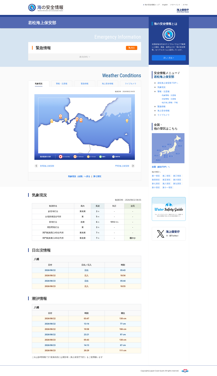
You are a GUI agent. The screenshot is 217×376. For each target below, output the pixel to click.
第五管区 (166, 179)
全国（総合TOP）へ (161, 166)
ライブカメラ (163, 114)
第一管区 (156, 175)
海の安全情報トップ (152, 5)
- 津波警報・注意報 (168, 99)
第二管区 (166, 175)
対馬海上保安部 (47, 165)
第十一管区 (167, 187)
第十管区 (156, 187)
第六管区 (177, 179)
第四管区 (156, 179)
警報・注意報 (163, 91)
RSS (133, 48)
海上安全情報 (163, 110)
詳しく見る (168, 58)
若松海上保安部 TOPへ (167, 82)
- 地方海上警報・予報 (169, 102)
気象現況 (161, 87)
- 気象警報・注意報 (168, 95)
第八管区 (166, 183)
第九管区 (177, 183)
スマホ (185, 5)
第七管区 (97, 176)
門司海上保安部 (122, 165)
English (165, 5)
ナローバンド (175, 5)
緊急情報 (161, 106)
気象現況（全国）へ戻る (79, 176)
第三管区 (177, 175)
